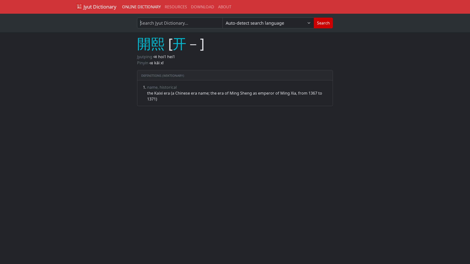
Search (323, 23)
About (224, 7)
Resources (176, 7)
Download (202, 7)
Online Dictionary (141, 7)
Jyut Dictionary (99, 6)
